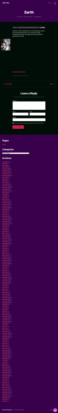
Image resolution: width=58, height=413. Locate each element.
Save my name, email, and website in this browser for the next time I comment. (29, 123)
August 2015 (5, 358)
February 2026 (6, 168)
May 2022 (4, 229)
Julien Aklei (5, 3)
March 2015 (5, 365)
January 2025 (5, 184)
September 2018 (6, 302)
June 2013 (4, 399)
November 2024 (6, 187)
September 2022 (6, 223)
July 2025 (4, 179)
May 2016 (4, 343)
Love (18, 75)
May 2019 (4, 289)
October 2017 (5, 319)
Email (31, 111)
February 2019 (5, 294)
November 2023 (6, 204)
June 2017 (4, 326)
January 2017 (5, 331)
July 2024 (4, 194)
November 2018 (6, 299)
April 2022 (4, 231)
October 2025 (5, 173)
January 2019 (5, 296)
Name (14, 111)
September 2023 (6, 207)
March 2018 (5, 313)
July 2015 (4, 360)
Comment (15, 100)
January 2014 (5, 389)
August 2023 (5, 209)
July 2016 (4, 340)
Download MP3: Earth (19, 72)
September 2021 (6, 243)
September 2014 (6, 375)
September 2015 (6, 357)
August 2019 (5, 284)
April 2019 (4, 290)
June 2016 (4, 341)
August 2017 (5, 323)
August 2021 (5, 245)
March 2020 (5, 272)
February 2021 (5, 255)
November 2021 (6, 240)
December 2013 (6, 391)
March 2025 (5, 182)
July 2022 (4, 226)
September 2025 (6, 175)
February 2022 (5, 235)
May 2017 (4, 328)
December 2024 (6, 185)
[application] (29, 27)
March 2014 (5, 385)
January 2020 (5, 275)
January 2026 (5, 170)
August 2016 (5, 338)
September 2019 (6, 282)
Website (14, 117)
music (24, 75)
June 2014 (4, 380)
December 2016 (6, 333)
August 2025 (5, 177)
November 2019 (6, 279)
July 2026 (4, 163)
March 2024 (5, 199)
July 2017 (4, 324)
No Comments (38, 16)
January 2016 (5, 350)
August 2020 (5, 265)
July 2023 (4, 211)
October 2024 (5, 189)
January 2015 (5, 368)
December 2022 (6, 218)
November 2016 (6, 335)
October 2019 (5, 280)
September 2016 (6, 336)
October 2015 (5, 355)
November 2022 (6, 219)
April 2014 (4, 384)
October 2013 (5, 394)
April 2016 (4, 345)
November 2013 (6, 392)
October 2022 (5, 221)
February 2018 (5, 314)
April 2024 (4, 197)
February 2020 (6, 274)
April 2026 (4, 165)
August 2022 (5, 224)
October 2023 (5, 206)
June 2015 (4, 362)
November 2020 (6, 260)
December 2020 (6, 258)
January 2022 (5, 236)
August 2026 (5, 162)
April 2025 (4, 180)
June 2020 (5, 267)
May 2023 (4, 214)
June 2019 (4, 287)
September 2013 (6, 396)
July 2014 (4, 379)
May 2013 (4, 401)
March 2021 (5, 253)
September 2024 (6, 190)
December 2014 (6, 370)
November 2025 (6, 172)
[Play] (14, 27)
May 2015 (4, 363)
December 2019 (6, 277)
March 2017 (5, 329)
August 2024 (5, 192)
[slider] (43, 27)
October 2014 (5, 374)
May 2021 (4, 250)
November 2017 (6, 318)
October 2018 (5, 301)
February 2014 (5, 387)
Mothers (21, 75)
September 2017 (6, 321)
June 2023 (5, 212)
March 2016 (5, 346)
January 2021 (5, 257)
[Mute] (40, 27)
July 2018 (4, 306)
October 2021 (5, 241)
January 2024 (5, 201)
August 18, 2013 (28, 16)
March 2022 (5, 233)
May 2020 (4, 268)
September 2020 (6, 263)
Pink (27, 75)
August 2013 (5, 397)
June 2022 (4, 228)
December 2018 (6, 297)
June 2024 (5, 196)
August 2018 (5, 304)
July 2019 (4, 285)
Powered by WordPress (18, 409)
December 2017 (6, 316)
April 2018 (4, 311)
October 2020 (5, 262)
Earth (15, 75)
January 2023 (5, 216)
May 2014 (4, 382)
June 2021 (4, 248)
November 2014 (6, 372)
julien (21, 16)
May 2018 (4, 309)
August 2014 (5, 377)
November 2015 (6, 353)
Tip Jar (49, 2)
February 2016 (5, 348)
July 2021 (4, 246)
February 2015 (5, 367)
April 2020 (4, 270)
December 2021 (6, 238)
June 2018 (4, 307)
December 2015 (6, 352)
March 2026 (5, 167)
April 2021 (4, 251)
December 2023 (6, 202)
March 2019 (5, 292)
